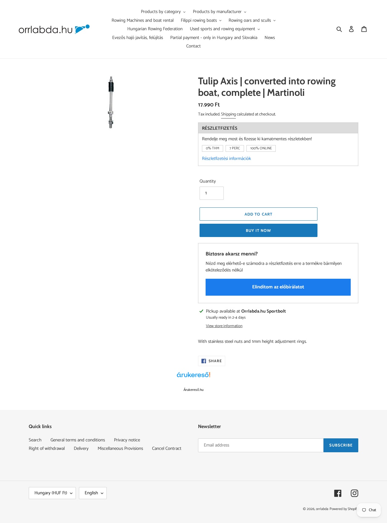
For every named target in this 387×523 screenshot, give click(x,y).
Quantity (208, 181)
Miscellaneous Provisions (120, 448)
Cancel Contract (166, 448)
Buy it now (258, 230)
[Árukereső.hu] (193, 378)
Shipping (228, 114)
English (91, 493)
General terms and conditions (77, 440)
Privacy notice (127, 440)
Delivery (81, 448)
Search (35, 440)
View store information (224, 326)
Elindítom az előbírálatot (278, 287)
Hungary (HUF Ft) (50, 493)
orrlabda (322, 509)
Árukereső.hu (193, 389)
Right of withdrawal (47, 448)
